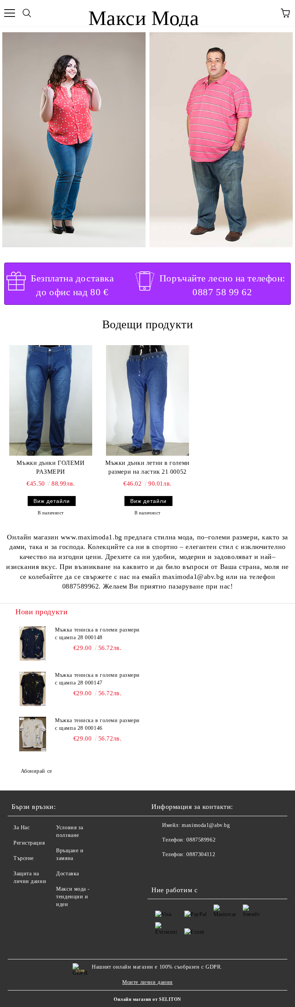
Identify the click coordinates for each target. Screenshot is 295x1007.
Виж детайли (51, 501)
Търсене (23, 858)
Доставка (67, 873)
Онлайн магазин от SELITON (147, 999)
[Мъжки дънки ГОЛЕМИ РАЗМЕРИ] (51, 400)
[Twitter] (178, 870)
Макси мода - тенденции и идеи (73, 896)
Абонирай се (36, 771)
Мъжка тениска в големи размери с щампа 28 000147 (97, 679)
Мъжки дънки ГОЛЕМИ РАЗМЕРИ (51, 467)
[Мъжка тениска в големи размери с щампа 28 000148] (32, 643)
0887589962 (200, 840)
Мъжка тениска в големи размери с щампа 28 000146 (97, 724)
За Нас (21, 827)
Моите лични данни (147, 982)
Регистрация (29, 843)
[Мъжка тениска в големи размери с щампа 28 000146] (32, 734)
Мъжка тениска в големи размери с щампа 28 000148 (97, 633)
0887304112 (200, 854)
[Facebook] (161, 870)
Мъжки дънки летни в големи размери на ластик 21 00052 (147, 467)
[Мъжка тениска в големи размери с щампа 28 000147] (32, 688)
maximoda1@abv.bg (206, 825)
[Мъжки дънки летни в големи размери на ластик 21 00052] (147, 400)
